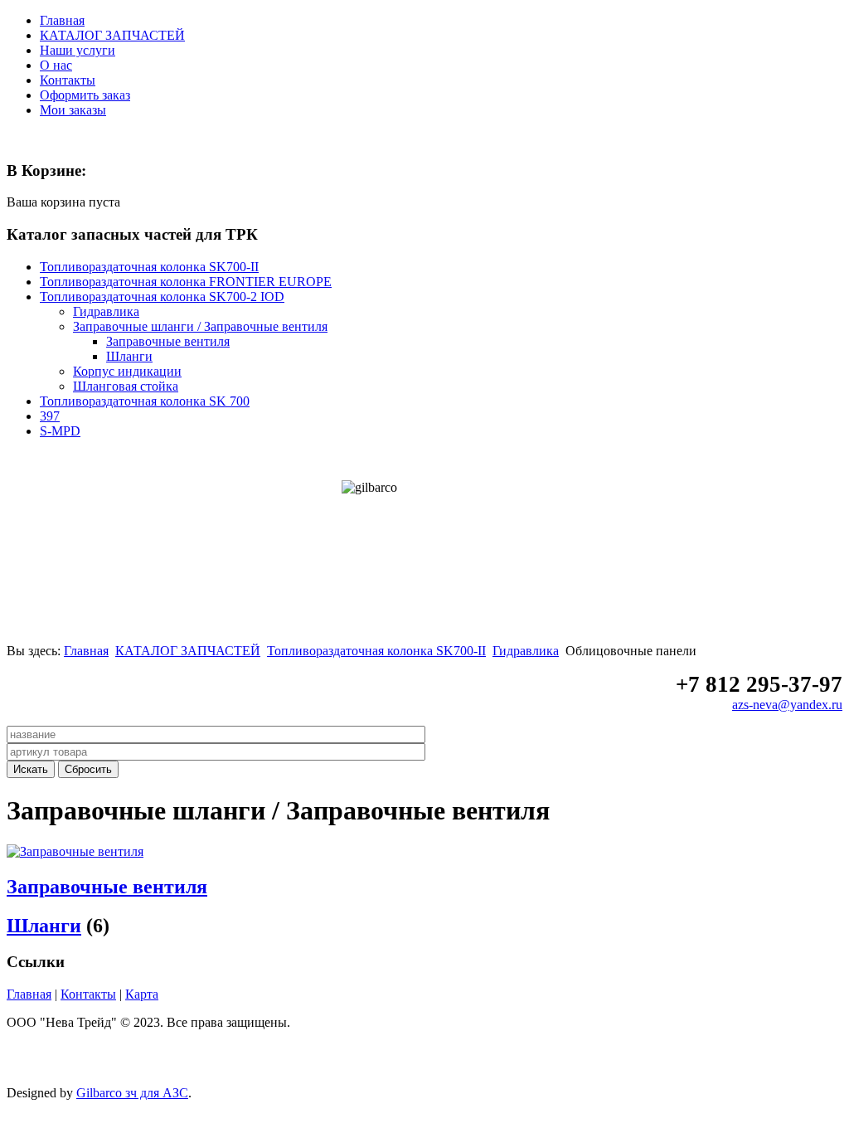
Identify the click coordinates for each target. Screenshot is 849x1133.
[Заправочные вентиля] (75, 851)
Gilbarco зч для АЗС (132, 1093)
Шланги (44, 925)
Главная (62, 20)
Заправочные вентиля (107, 886)
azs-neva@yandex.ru (787, 705)
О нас (56, 65)
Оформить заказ (85, 95)
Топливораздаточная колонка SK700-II (376, 651)
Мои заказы (73, 110)
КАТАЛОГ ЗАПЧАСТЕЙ (112, 35)
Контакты (67, 80)
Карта (141, 994)
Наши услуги (77, 50)
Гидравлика (525, 651)
